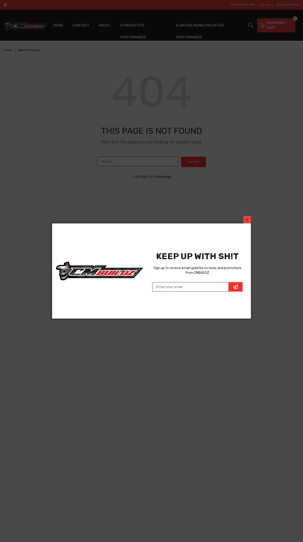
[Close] (247, 219)
